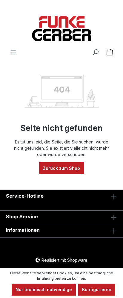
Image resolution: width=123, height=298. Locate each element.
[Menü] (13, 52)
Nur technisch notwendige (44, 289)
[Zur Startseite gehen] (61, 28)
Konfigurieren (96, 289)
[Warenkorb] (110, 52)
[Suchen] (95, 52)
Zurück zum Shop (61, 168)
